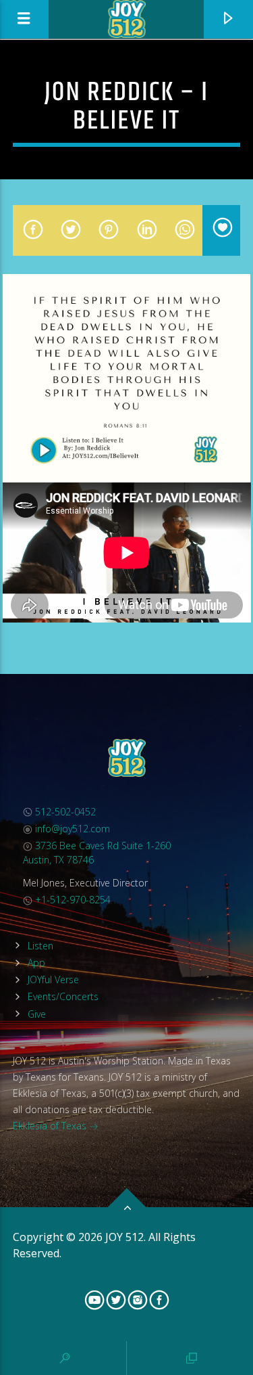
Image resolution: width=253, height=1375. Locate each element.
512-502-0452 (64, 811)
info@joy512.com (71, 828)
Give (37, 1014)
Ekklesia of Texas (51, 1125)
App (36, 962)
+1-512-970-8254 (71, 899)
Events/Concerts (63, 996)
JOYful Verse (53, 979)
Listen (40, 945)
